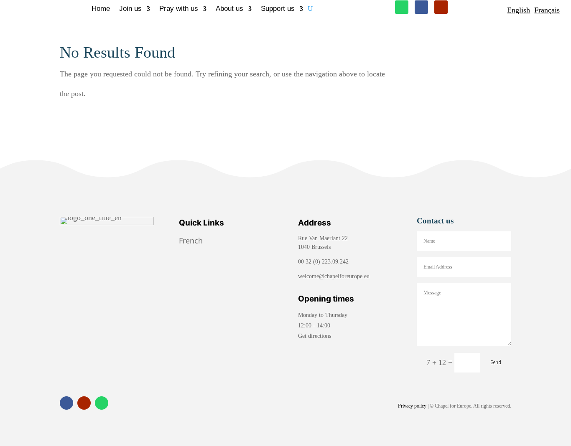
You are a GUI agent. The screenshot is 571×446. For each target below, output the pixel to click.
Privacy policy (412, 406)
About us (229, 9)
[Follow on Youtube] (441, 7)
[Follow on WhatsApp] (401, 7)
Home (101, 9)
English (518, 10)
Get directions (314, 336)
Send (496, 362)
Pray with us (178, 9)
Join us (130, 9)
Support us (278, 9)
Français (547, 10)
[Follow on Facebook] (421, 7)
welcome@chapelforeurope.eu (334, 276)
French (192, 241)
